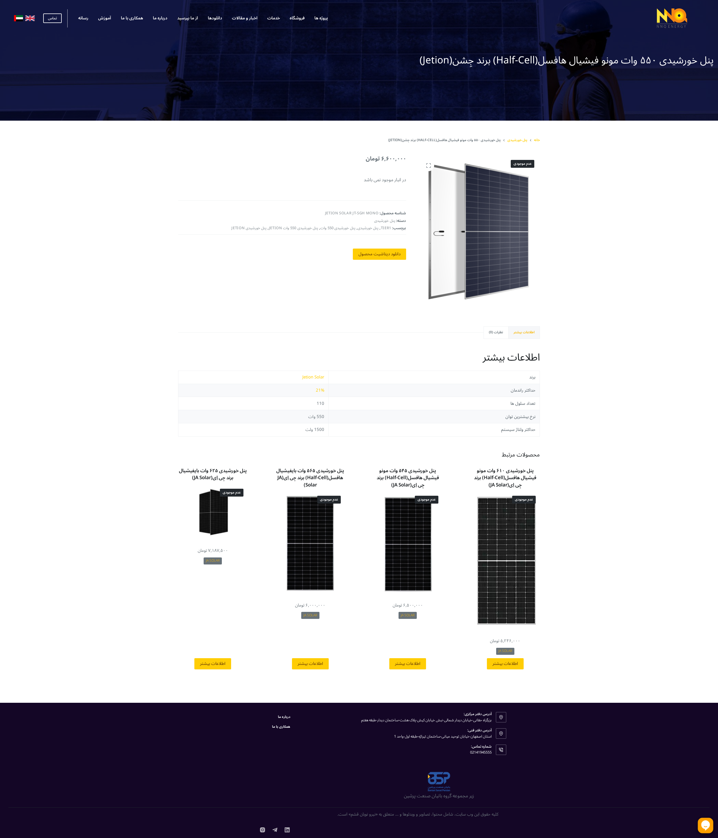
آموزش (104, 17)
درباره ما (160, 17)
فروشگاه (297, 17)
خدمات (273, 17)
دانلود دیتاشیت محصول (379, 253)
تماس (52, 18)
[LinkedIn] (287, 829)
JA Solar (505, 651)
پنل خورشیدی (384, 221)
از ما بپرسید (187, 17)
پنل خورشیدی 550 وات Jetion (293, 228)
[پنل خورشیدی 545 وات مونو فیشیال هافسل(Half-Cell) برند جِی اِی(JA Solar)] (408, 543)
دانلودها (215, 17)
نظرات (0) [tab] (496, 332)
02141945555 (481, 752)
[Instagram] (262, 829)
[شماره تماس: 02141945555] (501, 750)
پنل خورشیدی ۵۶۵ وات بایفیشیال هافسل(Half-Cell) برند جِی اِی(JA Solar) (310, 478)
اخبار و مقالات (244, 17)
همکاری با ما (132, 17)
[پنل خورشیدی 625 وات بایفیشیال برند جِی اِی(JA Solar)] (213, 512)
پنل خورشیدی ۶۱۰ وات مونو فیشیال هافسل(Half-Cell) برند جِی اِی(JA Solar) (505, 478)
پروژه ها (321, 17)
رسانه (83, 17)
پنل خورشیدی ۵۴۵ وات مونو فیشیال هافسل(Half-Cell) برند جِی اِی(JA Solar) (408, 478)
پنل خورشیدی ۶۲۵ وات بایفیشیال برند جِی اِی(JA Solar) (213, 474)
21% (320, 390)
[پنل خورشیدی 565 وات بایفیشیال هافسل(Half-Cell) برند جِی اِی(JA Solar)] (310, 543)
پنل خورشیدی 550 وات (337, 228)
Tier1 (386, 228)
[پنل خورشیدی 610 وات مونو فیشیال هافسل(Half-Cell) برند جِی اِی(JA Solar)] (505, 561)
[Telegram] (274, 829)
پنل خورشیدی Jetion (248, 228)
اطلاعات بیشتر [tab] (524, 332)
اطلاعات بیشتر (505, 663)
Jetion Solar (313, 377)
